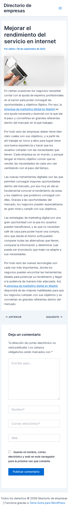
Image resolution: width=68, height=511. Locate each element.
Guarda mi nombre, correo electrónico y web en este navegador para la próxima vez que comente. (31, 456)
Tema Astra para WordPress (47, 503)
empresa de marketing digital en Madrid (29, 109)
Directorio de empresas (17, 8)
